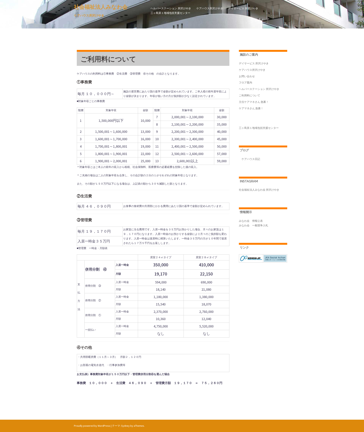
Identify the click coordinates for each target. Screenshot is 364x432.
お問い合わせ (247, 76)
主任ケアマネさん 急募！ (254, 102)
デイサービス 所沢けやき (243, 8)
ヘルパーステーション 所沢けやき (171, 8)
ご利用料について (249, 95)
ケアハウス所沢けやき (209, 8)
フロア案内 (245, 82)
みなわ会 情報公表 (251, 221)
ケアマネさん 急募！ (251, 108)
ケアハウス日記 (249, 159)
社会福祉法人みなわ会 (101, 7)
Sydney (125, 425)
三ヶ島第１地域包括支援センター (170, 12)
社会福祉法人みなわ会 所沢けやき (259, 189)
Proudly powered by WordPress (92, 425)
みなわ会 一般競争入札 (253, 225)
